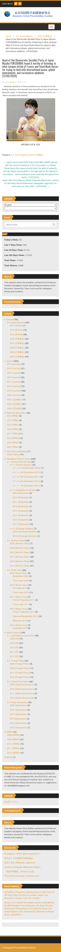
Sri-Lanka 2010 (20, 587)
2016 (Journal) (13, 377)
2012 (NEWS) (13, 752)
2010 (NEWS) (13, 743)
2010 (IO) (14, 647)
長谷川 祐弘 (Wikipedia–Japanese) (19, 862)
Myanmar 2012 (19, 620)
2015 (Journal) (13, 372)
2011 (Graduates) (21, 501)
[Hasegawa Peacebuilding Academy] (29, 14)
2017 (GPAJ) (13, 433)
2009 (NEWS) (13, 739)
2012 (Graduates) (21, 506)
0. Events (8, 319)
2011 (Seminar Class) (20, 556)
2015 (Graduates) (21, 519)
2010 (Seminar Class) (20, 552)
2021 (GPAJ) (13, 446)
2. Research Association (15, 412)
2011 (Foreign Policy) (19, 672)
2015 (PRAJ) (13, 424)
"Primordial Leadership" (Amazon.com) (21, 875)
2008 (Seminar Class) (20, 543)
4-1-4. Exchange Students (21, 528)
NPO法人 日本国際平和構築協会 (18, 858)
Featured (8, 757)
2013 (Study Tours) (18, 625)
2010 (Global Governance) (22, 688)
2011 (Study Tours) (18, 596)
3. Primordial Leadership (15, 451)
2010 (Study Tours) (18, 584)
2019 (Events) (16, 334)
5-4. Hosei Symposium (17, 702)
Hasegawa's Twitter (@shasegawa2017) (22, 853)
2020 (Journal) (13, 395)
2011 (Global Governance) (22, 693)
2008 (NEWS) (13, 734)
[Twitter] (16, 3)
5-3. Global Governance (18, 681)
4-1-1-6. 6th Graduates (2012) (26, 481)
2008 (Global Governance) (22, 684)
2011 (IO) (14, 651)
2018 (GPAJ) (13, 438)
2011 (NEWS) (13, 748)
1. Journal (8, 360)
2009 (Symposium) (18, 709)
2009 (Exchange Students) (25, 531)
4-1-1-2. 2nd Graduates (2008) (27, 467)
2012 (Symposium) (18, 723)
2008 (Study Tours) (18, 573)
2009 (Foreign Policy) (19, 668)
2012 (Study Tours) (18, 608)
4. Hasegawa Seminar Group (17, 458)
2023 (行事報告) (17, 352)
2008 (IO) (14, 638)
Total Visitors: (11, 265)
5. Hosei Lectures (12, 632)
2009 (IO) (14, 642)
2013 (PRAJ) (13, 415)
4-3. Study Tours (14, 570)
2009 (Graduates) (21, 493)
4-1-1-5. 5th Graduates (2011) (26, 476)
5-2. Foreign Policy (15, 660)
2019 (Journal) (13, 390)
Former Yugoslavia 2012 (24, 611)
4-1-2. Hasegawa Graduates (22, 490)
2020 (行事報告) (45, 36)
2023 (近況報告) (14, 408)
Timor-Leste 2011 (21, 604)
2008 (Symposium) (18, 705)
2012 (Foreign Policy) (19, 677)
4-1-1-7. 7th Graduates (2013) (26, 485)
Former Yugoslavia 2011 (24, 599)
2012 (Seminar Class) (20, 561)
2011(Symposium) (18, 718)
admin (12, 82)
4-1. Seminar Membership (18, 461)
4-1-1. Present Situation (20, 464)
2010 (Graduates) (21, 497)
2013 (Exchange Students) (25, 536)
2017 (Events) (16, 325)
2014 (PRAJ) (13, 420)
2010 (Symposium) (18, 714)
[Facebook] (20, 3)
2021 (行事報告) (17, 343)
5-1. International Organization (20, 635)
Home (8, 36)
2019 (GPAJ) (13, 442)
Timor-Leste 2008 (21, 580)
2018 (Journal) (13, 386)
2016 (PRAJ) (13, 429)
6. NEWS (8, 731)
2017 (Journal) (13, 381)
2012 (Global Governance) (22, 697)
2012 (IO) (14, 656)
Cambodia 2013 (20, 628)
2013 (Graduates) (21, 510)
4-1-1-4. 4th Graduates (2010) (26, 472)
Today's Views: (11, 239)
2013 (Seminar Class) (20, 565)
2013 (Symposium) (18, 727)
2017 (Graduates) (21, 524)
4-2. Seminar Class (15, 540)
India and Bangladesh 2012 (25, 616)
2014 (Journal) (13, 368)
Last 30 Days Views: (14, 249)
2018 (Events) (16, 329)
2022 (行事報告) (17, 347)
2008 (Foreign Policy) (19, 663)
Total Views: (10, 260)
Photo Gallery (13, 454)
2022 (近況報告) (14, 403)
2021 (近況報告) (14, 399)
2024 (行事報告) (17, 356)
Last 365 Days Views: (14, 255)
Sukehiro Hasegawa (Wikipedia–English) (22, 866)
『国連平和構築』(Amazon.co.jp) (19, 871)
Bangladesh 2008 (21, 576)
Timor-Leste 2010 (21, 592)
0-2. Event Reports (24, 36)
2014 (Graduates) (21, 515)
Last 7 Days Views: (13, 244)
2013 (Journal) (13, 363)
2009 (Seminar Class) (20, 547)
